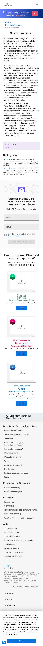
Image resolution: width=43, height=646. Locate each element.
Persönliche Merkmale (13, 25)
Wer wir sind (9, 511)
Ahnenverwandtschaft (13, 470)
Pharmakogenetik (11, 458)
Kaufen (6, 482)
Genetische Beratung (12, 493)
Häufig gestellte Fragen (13, 562)
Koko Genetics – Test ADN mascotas (18, 523)
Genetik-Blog (9, 507)
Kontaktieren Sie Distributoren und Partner (20, 515)
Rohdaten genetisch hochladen (16, 478)
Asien (9, 605)
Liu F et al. (6, 159)
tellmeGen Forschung (12, 519)
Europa (10, 599)
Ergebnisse (7, 22)
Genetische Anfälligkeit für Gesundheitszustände (15, 449)
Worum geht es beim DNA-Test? (17, 440)
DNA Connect (9, 474)
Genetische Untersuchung (14, 436)
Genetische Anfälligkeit (13, 497)
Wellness (8, 466)
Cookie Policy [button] (34, 629)
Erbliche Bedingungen (13, 454)
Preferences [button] (13, 634)
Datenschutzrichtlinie (15, 236)
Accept (21, 641)
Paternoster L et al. (9, 168)
